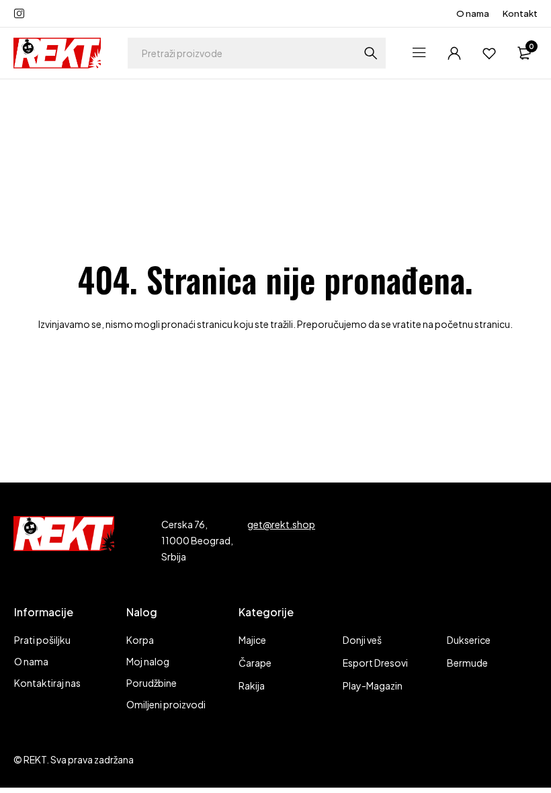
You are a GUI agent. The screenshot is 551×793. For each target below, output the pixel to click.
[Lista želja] (489, 53)
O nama (472, 13)
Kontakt (520, 13)
